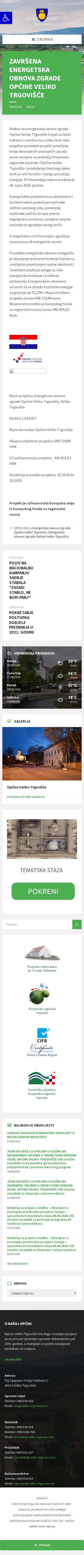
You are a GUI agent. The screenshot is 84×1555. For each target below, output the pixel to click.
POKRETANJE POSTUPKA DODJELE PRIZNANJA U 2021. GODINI (21, 622)
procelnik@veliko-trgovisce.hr (34, 1457)
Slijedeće (16, 607)
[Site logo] (42, 25)
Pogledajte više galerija (25, 797)
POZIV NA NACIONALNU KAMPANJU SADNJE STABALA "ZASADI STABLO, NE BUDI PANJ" (21, 580)
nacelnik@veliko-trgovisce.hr (33, 1437)
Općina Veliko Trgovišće (26, 787)
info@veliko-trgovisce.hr (30, 1406)
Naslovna (15, 106)
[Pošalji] (77, 924)
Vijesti (31, 106)
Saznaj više (13, 1359)
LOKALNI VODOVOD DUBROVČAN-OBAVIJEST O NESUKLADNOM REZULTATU (41, 1135)
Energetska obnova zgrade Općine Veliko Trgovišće (42, 530)
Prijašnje (16, 558)
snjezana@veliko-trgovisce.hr (34, 1483)
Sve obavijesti (17, 1263)
